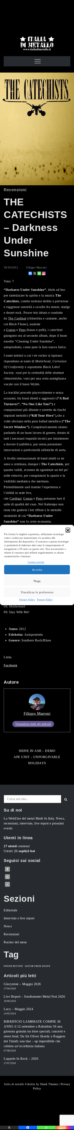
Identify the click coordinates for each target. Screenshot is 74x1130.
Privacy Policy (27, 599)
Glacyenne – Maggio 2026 (22, 984)
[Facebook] (30, 273)
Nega (37, 581)
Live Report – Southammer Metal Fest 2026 (34, 996)
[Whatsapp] (39, 273)
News (8, 926)
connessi (17, 846)
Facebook (10, 665)
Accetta (37, 569)
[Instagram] (44, 273)
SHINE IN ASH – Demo (37, 751)
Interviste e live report (19, 918)
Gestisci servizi (36, 562)
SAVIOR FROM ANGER (37, 966)
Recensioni (15, 190)
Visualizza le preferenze (37, 592)
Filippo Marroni (36, 267)
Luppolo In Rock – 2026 (21, 1058)
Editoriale (10, 910)
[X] (35, 273)
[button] (68, 530)
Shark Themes (49, 1084)
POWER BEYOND (13, 966)
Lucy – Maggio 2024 (18, 1009)
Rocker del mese (15, 942)
